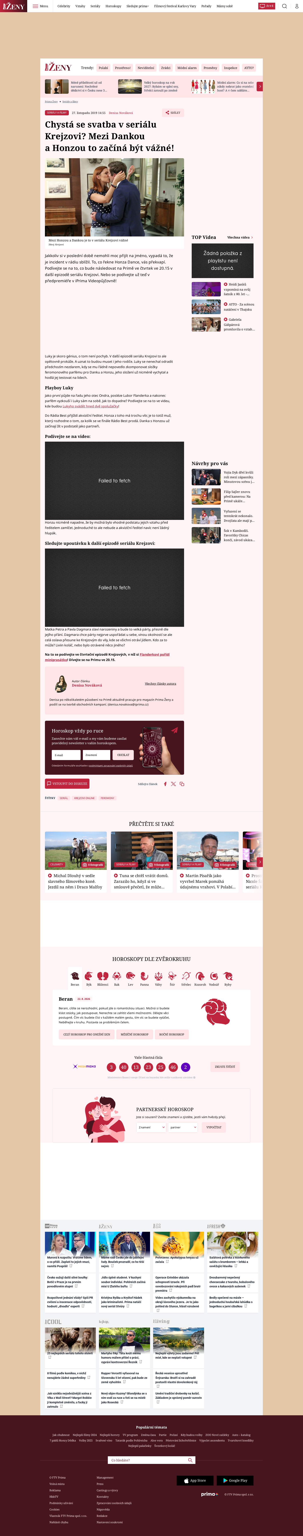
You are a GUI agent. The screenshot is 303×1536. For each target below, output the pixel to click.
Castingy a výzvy (107, 1490)
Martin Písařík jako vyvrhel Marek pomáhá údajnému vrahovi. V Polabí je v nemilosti (206, 884)
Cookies (54, 1509)
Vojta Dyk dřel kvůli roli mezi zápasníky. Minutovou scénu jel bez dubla (239, 477)
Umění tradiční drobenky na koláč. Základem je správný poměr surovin (178, 1395)
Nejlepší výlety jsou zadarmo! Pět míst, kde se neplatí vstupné (177, 1355)
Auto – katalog (241, 1435)
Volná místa (57, 1484)
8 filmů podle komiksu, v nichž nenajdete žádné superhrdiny (66, 1375)
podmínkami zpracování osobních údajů (111, 765)
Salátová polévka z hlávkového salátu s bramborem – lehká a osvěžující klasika (229, 1262)
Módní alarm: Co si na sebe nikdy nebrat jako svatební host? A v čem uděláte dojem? (235, 88)
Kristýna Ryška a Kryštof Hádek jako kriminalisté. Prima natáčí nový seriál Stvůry (121, 1302)
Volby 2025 (86, 1440)
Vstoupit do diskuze (70, 783)
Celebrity (64, 6)
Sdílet (175, 114)
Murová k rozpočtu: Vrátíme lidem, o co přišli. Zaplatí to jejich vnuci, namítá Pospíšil (69, 1262)
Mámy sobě (225, 6)
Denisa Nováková (121, 113)
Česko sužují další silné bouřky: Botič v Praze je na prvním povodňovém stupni (67, 1282)
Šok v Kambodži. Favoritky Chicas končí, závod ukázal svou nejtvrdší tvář (238, 535)
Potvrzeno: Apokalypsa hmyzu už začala (176, 1259)
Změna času (148, 1435)
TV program (130, 1435)
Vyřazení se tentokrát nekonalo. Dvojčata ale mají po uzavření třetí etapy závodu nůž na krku (239, 516)
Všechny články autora (160, 684)
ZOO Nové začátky (217, 1435)
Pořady (206, 6)
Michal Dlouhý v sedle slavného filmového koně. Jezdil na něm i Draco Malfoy (75, 881)
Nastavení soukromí (110, 1522)
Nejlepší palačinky (139, 1446)
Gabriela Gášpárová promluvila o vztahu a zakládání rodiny (239, 326)
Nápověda (103, 1509)
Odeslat (123, 755)
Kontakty (103, 1497)
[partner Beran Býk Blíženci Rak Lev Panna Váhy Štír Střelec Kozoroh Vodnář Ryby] (183, 1127)
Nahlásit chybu (58, 1522)
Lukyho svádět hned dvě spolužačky (90, 406)
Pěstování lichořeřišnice (181, 1440)
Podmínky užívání (61, 1503)
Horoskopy (113, 6)
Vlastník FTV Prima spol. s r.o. (68, 1516)
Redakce (102, 1516)
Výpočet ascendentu (212, 1440)
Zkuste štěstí (225, 1067)
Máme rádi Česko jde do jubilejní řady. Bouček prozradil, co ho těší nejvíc (122, 1262)
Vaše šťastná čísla (148, 1057)
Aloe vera (156, 1440)
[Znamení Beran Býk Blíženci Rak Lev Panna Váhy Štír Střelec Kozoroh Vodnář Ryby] (96, 755)
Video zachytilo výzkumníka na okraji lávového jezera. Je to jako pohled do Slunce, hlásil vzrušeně (177, 1302)
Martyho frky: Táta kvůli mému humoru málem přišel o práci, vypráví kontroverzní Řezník (121, 1358)
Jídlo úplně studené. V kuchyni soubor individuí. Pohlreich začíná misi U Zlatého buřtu (123, 1282)
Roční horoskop (171, 1034)
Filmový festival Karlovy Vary (175, 6)
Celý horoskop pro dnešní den (86, 1034)
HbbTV (53, 1497)
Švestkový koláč (164, 1446)
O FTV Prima (57, 1477)
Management (105, 1477)
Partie (163, 1435)
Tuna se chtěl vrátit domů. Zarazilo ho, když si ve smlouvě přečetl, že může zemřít (141, 884)
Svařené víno (104, 1440)
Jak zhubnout (61, 1435)
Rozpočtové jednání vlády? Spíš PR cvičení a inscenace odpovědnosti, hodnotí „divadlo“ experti (70, 1302)
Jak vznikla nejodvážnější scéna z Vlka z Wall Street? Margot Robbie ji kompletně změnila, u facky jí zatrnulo (69, 1400)
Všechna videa (238, 237)
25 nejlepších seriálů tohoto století (70, 1353)
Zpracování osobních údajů (114, 1503)
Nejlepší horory (110, 1435)
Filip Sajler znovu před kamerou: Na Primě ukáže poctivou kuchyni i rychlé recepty (238, 496)
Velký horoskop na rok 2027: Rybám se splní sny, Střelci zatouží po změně (161, 86)
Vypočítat (214, 1127)
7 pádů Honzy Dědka (63, 1440)
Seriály (95, 6)
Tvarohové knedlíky (241, 1440)
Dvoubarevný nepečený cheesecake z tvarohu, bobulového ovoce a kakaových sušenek (232, 1282)
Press (100, 1484)
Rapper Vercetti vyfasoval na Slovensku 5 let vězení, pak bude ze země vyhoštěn (124, 1378)
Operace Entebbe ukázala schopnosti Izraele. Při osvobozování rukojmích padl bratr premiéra (178, 1284)
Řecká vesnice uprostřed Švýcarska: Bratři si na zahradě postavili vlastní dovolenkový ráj (176, 1378)
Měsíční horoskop (134, 1034)
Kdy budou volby (191, 1435)
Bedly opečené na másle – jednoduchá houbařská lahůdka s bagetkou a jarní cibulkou (230, 1302)
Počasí (174, 1435)
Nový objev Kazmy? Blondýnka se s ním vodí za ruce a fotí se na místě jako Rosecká (124, 1398)
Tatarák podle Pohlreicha (131, 1440)
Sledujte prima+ (138, 6)
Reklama (55, 1490)
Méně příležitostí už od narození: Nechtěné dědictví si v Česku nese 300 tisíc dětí (89, 88)
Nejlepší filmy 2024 (85, 1435)
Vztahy (80, 6)
